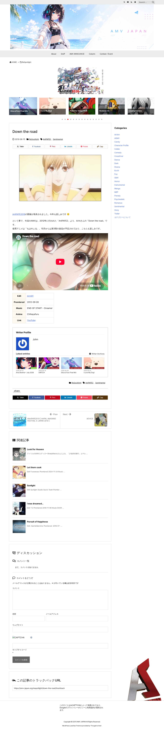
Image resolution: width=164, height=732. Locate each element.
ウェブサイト (17, 625)
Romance (118, 203)
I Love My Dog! (89, 372)
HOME (14, 62)
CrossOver (118, 156)
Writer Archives (97, 354)
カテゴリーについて (122, 217)
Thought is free (96, 726)
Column (33, 368)
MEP (116, 192)
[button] (13, 107)
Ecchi (116, 170)
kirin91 (30, 296)
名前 (14, 614)
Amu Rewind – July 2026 (25, 372)
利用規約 (90, 707)
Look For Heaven (35, 449)
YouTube (31, 320)
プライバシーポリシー (76, 707)
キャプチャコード (19, 650)
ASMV (116, 138)
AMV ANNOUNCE (53, 368)
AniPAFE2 (47, 139)
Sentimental (58, 139)
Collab (117, 149)
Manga (117, 188)
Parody (117, 196)
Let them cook (34, 467)
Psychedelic (119, 199)
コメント (16, 588)
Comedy (117, 152)
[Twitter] (124, 2)
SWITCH (42, 372)
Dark (116, 163)
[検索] (153, 2)
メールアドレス (52, 614)
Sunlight (31, 485)
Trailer (117, 214)
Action (117, 134)
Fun (115, 174)
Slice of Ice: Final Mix (68, 372)
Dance (117, 160)
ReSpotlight (26, 62)
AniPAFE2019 (18, 214)
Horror (117, 181)
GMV (116, 178)
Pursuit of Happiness (37, 521)
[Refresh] (31, 637)
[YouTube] (128, 2)
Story (116, 210)
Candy (117, 142)
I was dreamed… (35, 503)
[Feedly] (135, 2)
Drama (117, 167)
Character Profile (121, 145)
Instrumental (119, 185)
